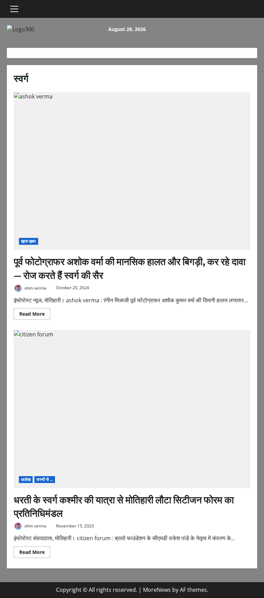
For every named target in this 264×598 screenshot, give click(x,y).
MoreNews (157, 590)
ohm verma (34, 288)
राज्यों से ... (44, 479)
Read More (34, 315)
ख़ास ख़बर (28, 241)
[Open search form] (29, 8)
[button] (14, 9)
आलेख (26, 479)
